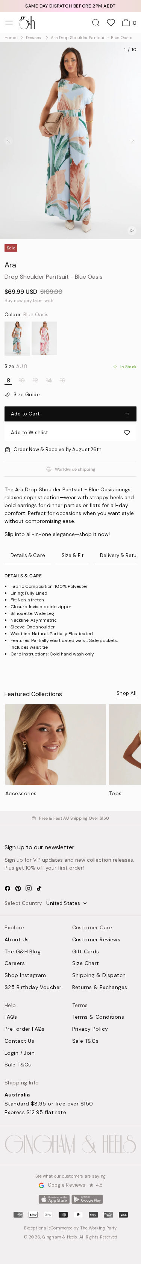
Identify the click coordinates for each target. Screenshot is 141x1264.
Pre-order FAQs (25, 1029)
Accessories (21, 793)
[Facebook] (8, 888)
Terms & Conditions (98, 1017)
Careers (15, 963)
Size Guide (27, 394)
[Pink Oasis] (44, 338)
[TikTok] (39, 888)
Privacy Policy (90, 1029)
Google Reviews (67, 1185)
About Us (17, 940)
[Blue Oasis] (17, 338)
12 (35, 380)
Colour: (27, 315)
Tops (115, 793)
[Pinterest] (18, 888)
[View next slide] (132, 140)
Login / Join (20, 1053)
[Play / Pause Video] (131, 230)
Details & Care (28, 555)
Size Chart (85, 963)
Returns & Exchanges (99, 988)
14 (49, 380)
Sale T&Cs (18, 1065)
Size (16, 366)
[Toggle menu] (9, 22)
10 (22, 380)
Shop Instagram (25, 976)
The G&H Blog (23, 952)
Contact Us (19, 1041)
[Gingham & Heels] (70, 1144)
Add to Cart (25, 414)
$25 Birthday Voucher (33, 988)
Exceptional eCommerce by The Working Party (70, 1228)
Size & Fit (72, 555)
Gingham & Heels (59, 1237)
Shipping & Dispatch (99, 976)
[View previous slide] (8, 140)
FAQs (11, 1017)
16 (62, 380)
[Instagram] (29, 888)
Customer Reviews (96, 940)
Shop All (126, 693)
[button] (70, 432)
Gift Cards (85, 952)
